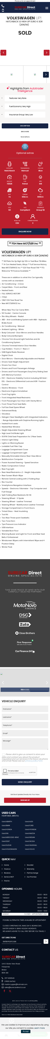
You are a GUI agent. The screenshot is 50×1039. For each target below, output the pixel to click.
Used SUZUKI (6, 845)
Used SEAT (6, 841)
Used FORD (29, 825)
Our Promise (32, 877)
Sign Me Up (25, 800)
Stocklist (30, 865)
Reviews (7, 873)
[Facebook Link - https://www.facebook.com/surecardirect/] (4, 991)
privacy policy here (33, 761)
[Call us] (3, 6)
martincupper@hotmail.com (15, 984)
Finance (7, 869)
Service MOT (9, 877)
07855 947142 (9, 981)
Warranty (30, 869)
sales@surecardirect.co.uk (15, 987)
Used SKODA (30, 841)
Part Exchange (32, 873)
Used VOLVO (30, 849)
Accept (25, 1031)
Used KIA (5, 833)
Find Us (7, 881)
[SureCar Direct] (14, 959)
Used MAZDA (30, 833)
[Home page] (25, 8)
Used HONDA (7, 829)
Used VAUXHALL (31, 845)
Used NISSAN (30, 837)
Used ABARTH (7, 821)
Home (6, 865)
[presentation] (3, 682)
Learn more (39, 1028)
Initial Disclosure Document (15, 1014)
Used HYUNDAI (30, 829)
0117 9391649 (9, 978)
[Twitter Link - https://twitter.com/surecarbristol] (10, 991)
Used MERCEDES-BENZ (10, 837)
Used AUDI (29, 821)
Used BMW (6, 825)
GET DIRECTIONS (9, 938)
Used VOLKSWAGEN (9, 849)
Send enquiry (25, 782)
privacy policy (34, 1000)
